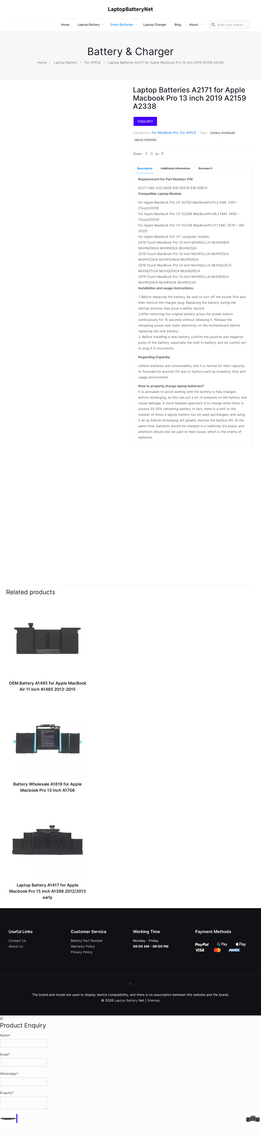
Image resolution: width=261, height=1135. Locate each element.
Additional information (175, 168)
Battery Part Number (87, 941)
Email (5, 1054)
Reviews (205, 168)
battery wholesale (222, 132)
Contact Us (17, 941)
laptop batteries (145, 139)
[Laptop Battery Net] (130, 9)
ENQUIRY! (145, 121)
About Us (16, 946)
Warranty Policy (83, 946)
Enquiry (7, 1093)
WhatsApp (9, 1074)
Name (5, 1035)
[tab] (145, 168)
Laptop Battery (65, 62)
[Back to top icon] (130, 984)
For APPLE (93, 62)
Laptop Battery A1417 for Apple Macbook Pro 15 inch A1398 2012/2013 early (47, 891)
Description (144, 168)
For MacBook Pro (165, 133)
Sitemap (153, 1000)
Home (42, 62)
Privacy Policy (82, 952)
